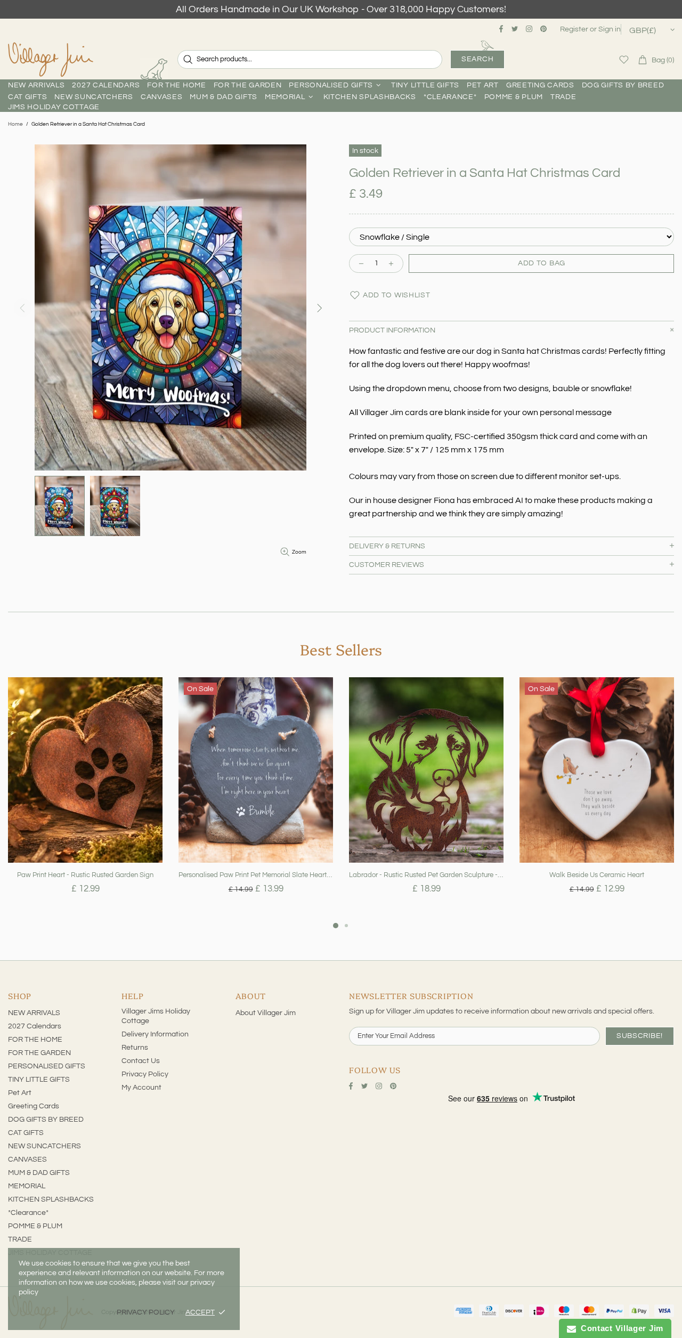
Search (477, 59)
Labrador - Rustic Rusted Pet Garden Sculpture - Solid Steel (426, 875)
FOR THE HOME (35, 1039)
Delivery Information (155, 1034)
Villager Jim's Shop (50, 59)
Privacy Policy (144, 1074)
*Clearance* (28, 1213)
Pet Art (19, 1093)
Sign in (609, 29)
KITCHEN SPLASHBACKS (51, 1199)
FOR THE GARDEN (39, 1053)
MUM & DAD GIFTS (39, 1173)
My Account (141, 1087)
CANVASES (27, 1159)
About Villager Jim (266, 1013)
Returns (134, 1047)
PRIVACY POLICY (146, 1312)
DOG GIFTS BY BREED (46, 1119)
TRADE (20, 1239)
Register (574, 29)
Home (15, 124)
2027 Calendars (34, 1026)
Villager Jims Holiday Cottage (155, 1016)
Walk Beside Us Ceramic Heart (596, 875)
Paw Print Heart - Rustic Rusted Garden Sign (85, 875)
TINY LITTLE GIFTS (39, 1079)
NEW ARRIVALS (34, 1013)
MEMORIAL (26, 1186)
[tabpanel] (85, 798)
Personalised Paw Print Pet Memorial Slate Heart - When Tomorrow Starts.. (255, 875)
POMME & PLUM (35, 1226)
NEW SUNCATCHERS (44, 1146)
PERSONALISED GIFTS (46, 1066)
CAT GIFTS (26, 1133)
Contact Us (140, 1061)
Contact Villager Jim (619, 1328)
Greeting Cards (33, 1106)
